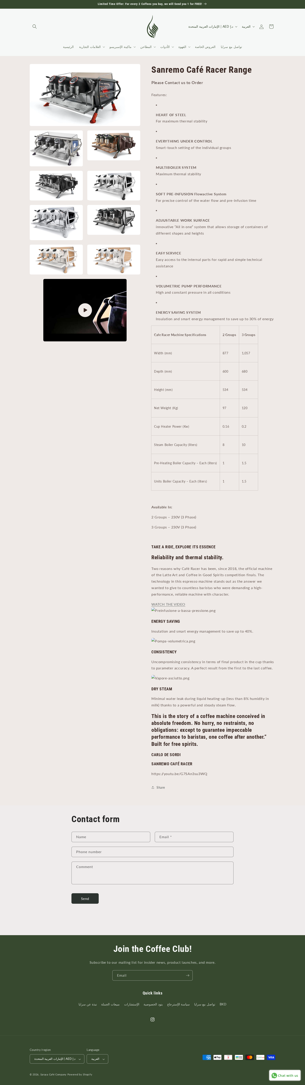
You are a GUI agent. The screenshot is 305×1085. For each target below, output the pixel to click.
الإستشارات (131, 1004)
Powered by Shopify (79, 1074)
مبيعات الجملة (110, 1004)
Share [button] (161, 787)
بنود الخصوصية (153, 1004)
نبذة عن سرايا (88, 1004)
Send (85, 899)
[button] (35, 26)
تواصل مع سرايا (204, 1004)
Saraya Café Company (53, 1074)
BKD (223, 1004)
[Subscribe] (187, 975)
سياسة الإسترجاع (178, 1004)
